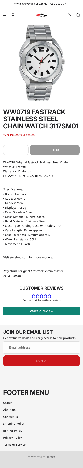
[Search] (13, 14)
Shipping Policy (13, 424)
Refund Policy (12, 431)
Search (7, 403)
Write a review (41, 311)
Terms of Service (14, 445)
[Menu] (4, 14)
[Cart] (78, 14)
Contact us (10, 417)
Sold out (55, 150)
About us (9, 410)
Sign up (41, 360)
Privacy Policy (12, 437)
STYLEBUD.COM (46, 457)
